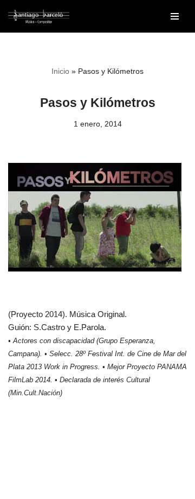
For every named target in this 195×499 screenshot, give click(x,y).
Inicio (60, 71)
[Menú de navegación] (174, 16)
